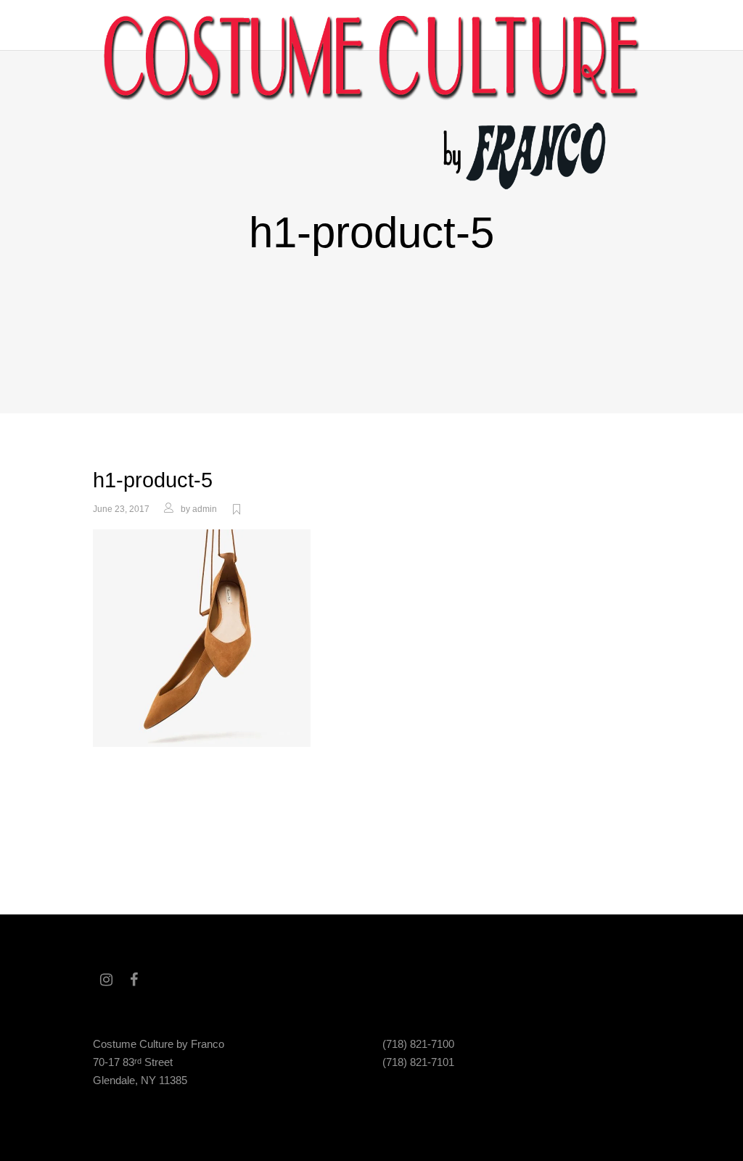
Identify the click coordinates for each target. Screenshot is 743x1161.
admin (204, 509)
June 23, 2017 (121, 509)
